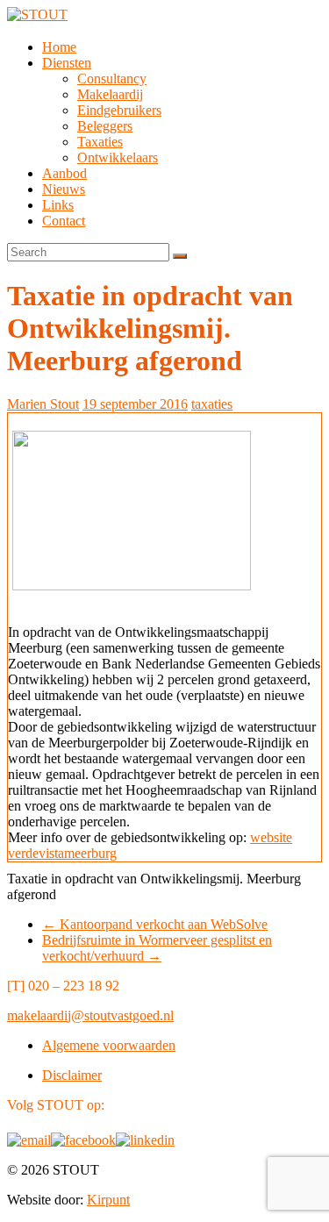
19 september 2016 (135, 404)
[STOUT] (37, 14)
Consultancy (112, 78)
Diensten (66, 62)
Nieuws (63, 189)
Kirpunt (108, 1199)
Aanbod (64, 173)
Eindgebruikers (119, 110)
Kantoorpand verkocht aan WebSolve (155, 924)
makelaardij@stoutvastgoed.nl (90, 1015)
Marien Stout (43, 404)
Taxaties (100, 141)
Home (59, 46)
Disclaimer (72, 1075)
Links (58, 204)
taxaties (211, 404)
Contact (63, 220)
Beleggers (104, 125)
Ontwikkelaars (117, 157)
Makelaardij (110, 94)
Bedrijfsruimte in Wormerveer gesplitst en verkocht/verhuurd (157, 948)
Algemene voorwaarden (108, 1045)
